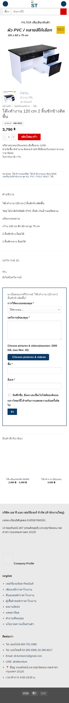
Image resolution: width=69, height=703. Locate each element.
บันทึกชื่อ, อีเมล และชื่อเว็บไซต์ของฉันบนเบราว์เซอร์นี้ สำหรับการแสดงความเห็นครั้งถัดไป (33, 400)
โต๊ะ (35, 106)
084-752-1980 (29, 644)
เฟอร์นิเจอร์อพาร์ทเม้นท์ (19, 583)
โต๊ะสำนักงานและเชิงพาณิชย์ (43, 174)
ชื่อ (10, 364)
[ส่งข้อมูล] (63, 11)
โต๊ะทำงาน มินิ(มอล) (51, 479)
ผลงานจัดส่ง (13, 606)
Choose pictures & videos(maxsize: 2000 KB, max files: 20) (32, 347)
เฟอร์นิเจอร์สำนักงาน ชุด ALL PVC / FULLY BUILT (25, 176)
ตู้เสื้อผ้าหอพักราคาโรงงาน (21, 601)
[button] (5, 4)
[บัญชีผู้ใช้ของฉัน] (57, 3)
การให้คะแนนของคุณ (21, 303)
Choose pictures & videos (29, 357)
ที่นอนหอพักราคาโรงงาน (20, 595)
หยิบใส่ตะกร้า (29, 136)
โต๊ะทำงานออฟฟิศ (20, 174)
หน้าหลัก (6, 106)
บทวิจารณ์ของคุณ (19, 317)
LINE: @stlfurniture (16, 661)
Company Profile (24, 563)
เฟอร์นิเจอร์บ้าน (22, 106)
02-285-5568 (29, 650)
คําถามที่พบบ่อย (15, 618)
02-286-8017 (45, 650)
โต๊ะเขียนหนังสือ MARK (17, 479)
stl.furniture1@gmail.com (28, 655)
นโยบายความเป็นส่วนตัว (20, 624)
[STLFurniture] (34, 4)
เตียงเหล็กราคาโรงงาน (19, 589)
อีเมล (11, 379)
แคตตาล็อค (12, 612)
